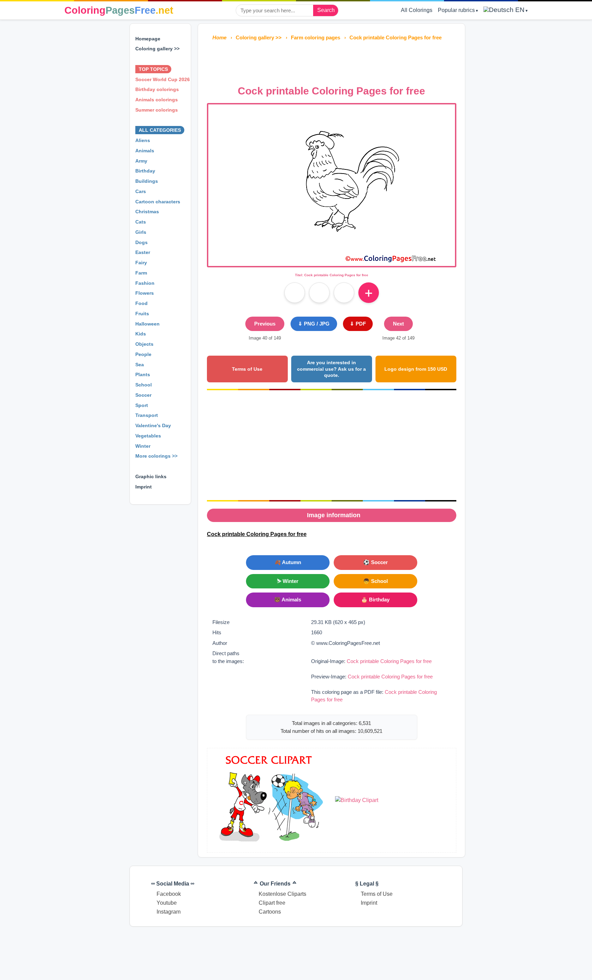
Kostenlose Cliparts (282, 894)
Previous (264, 324)
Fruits (142, 313)
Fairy (141, 262)
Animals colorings (156, 99)
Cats (140, 222)
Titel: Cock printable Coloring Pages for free (331, 275)
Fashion (145, 283)
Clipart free (272, 903)
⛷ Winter (287, 581)
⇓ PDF (358, 324)
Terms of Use (247, 369)
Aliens (142, 140)
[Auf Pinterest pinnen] (319, 292)
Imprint (143, 486)
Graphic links (150, 476)
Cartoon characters (157, 201)
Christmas (147, 211)
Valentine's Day (153, 425)
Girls (140, 232)
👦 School (375, 581)
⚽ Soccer (375, 562)
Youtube (167, 903)
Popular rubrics (456, 10)
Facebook (169, 894)
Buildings (146, 181)
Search (326, 10)
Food (141, 303)
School (143, 384)
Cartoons (270, 912)
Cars (140, 191)
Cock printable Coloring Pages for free (389, 661)
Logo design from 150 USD (415, 369)
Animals (144, 150)
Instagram (169, 912)
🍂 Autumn (287, 562)
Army (141, 161)
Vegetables (148, 435)
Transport (146, 415)
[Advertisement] (331, 61)
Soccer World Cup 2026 (162, 79)
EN (519, 9)
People (143, 354)
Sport (141, 405)
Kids (140, 333)
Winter (142, 446)
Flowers (144, 293)
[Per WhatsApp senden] (344, 292)
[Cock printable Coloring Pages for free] (331, 262)
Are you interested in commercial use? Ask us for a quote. (331, 369)
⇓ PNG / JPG (314, 324)
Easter (142, 252)
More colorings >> (156, 456)
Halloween (147, 324)
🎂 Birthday (375, 599)
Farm (141, 273)
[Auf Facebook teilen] (294, 292)
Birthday (145, 171)
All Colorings (416, 10)
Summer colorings (156, 110)
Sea (139, 364)
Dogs (141, 242)
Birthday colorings (157, 89)
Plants (142, 374)
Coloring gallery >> (157, 48)
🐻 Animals (287, 599)
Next (398, 324)
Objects (144, 344)
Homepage (147, 38)
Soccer (143, 395)
